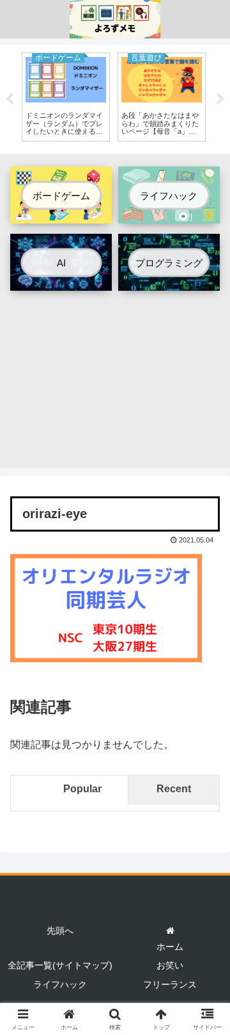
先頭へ (60, 930)
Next (220, 99)
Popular (82, 788)
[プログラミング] (169, 280)
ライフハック (60, 984)
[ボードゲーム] (61, 214)
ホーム (170, 946)
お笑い (170, 965)
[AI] (61, 280)
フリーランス (170, 984)
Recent (174, 788)
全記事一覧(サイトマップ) (60, 965)
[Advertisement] (115, 383)
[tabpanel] (66, 97)
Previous (9, 99)
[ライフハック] (169, 214)
